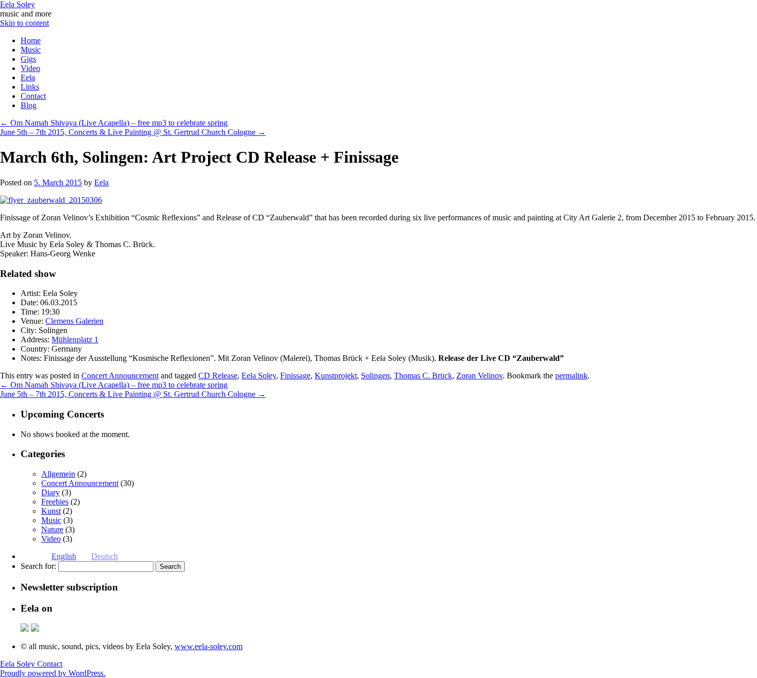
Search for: (38, 566)
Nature (52, 529)
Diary (50, 492)
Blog (29, 105)
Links (30, 86)
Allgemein (58, 474)
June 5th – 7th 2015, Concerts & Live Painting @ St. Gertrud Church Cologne (133, 132)
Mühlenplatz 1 (74, 339)
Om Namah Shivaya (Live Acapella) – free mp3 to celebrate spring (114, 122)
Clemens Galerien (74, 321)
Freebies (54, 501)
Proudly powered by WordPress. (53, 673)
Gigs (28, 59)
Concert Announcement (120, 375)
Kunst (51, 511)
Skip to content (24, 23)
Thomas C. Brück (423, 375)
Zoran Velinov (479, 375)
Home (31, 40)
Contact (33, 96)
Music (31, 49)
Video (30, 68)
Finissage (295, 375)
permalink (571, 375)
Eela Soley (17, 4)
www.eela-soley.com (209, 646)
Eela (28, 77)
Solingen (375, 375)
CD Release (217, 375)
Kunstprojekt (336, 375)
